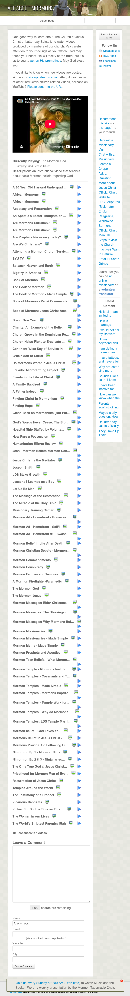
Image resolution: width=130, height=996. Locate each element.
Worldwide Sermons (106, 223)
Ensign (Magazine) (106, 213)
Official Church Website (109, 194)
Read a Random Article (109, 36)
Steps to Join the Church (108, 242)
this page (105, 127)
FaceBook (109, 61)
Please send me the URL (44, 86)
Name (16, 918)
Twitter (107, 66)
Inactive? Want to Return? (109, 251)
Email (16, 928)
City (15, 954)
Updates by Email (114, 50)
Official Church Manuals (109, 232)
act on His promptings (45, 60)
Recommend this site (108, 120)
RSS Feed (109, 55)
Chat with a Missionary (106, 156)
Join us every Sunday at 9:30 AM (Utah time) (48, 982)
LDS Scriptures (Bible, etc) (109, 204)
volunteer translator (107, 291)
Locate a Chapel (105, 166)
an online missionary (106, 280)
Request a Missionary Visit (106, 145)
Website (18, 943)
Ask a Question (105, 175)
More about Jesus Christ (107, 185)
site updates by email (43, 77)
